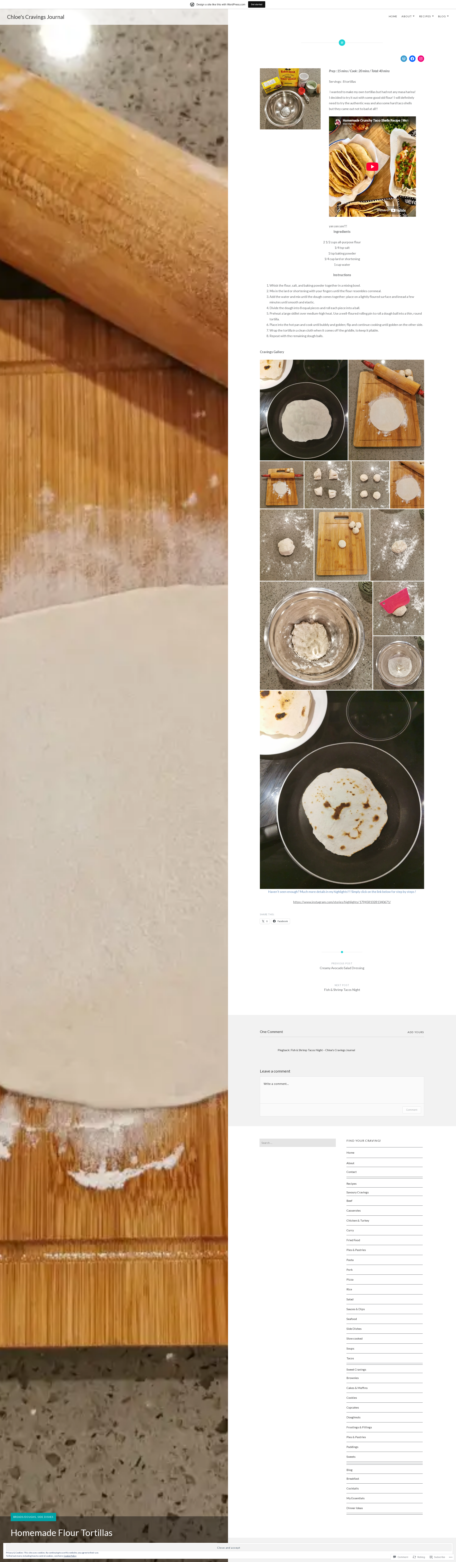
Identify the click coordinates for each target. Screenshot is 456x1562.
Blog (442, 16)
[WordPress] (404, 58)
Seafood (351, 1318)
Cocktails (352, 1488)
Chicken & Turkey (357, 1220)
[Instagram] (421, 58)
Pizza (349, 1279)
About (406, 16)
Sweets (351, 1456)
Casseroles (353, 1210)
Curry (350, 1230)
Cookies (351, 1397)
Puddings (352, 1446)
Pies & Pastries (356, 1249)
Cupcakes (352, 1407)
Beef (349, 1200)
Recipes (425, 16)
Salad (349, 1299)
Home (393, 16)
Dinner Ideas (354, 1508)
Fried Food (353, 1240)
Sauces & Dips (355, 1309)
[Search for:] (298, 1142)
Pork (349, 1269)
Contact (351, 1171)
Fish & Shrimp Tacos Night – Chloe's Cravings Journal (323, 1050)
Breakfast (352, 1478)
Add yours (416, 1032)
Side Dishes (45, 1516)
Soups (350, 1348)
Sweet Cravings (356, 1369)
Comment (411, 1109)
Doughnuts (353, 1417)
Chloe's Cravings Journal (35, 17)
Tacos (350, 1358)
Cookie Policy (70, 1556)
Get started (256, 4)
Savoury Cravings (357, 1192)
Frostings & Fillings (359, 1427)
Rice (349, 1289)
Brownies (352, 1377)
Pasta (350, 1259)
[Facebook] (412, 58)
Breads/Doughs (24, 1516)
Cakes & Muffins (357, 1387)
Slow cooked (354, 1338)
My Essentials (355, 1498)
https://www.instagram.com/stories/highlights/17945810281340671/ (342, 902)
